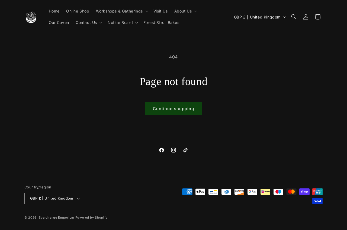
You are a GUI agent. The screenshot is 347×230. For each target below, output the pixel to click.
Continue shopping (173, 108)
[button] (121, 11)
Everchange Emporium (56, 217)
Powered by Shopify (91, 217)
